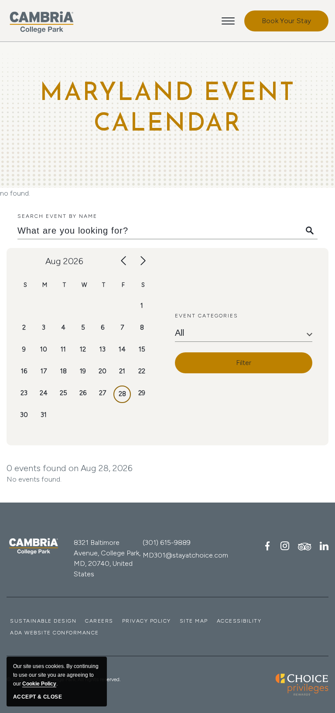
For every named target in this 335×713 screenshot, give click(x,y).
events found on (70, 468)
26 (82, 393)
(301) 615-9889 (167, 542)
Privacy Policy (146, 621)
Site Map (194, 621)
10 (43, 349)
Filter (243, 362)
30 (24, 415)
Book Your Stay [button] (286, 21)
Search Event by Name (57, 216)
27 (102, 393)
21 (122, 371)
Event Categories (206, 316)
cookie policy (39, 684)
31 (44, 415)
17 (44, 371)
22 (141, 371)
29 (141, 393)
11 (63, 349)
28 (122, 394)
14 (122, 349)
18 (63, 371)
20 (102, 371)
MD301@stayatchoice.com (185, 555)
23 (24, 393)
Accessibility (239, 621)
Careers (99, 621)
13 (102, 349)
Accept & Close (37, 697)
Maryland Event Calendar (167, 109)
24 (44, 393)
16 (24, 371)
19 (83, 371)
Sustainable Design (43, 621)
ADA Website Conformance (54, 633)
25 (63, 393)
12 (83, 349)
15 (142, 349)
